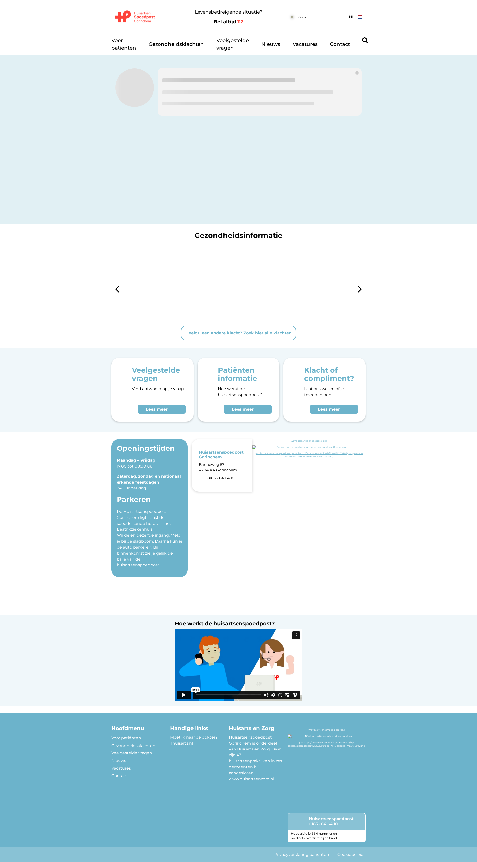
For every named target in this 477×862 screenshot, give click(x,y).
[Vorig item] (117, 290)
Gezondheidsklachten (176, 44)
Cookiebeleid (350, 854)
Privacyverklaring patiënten (301, 854)
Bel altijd (228, 22)
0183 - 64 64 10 (323, 824)
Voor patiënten (123, 44)
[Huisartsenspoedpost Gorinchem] (140, 17)
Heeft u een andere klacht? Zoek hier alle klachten (238, 333)
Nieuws (270, 44)
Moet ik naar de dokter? (194, 737)
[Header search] (365, 40)
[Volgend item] (360, 290)
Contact (340, 44)
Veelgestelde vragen (232, 44)
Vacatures (305, 44)
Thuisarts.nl (181, 743)
